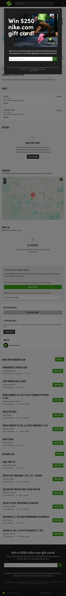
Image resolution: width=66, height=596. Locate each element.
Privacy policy (35, 69)
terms (43, 69)
